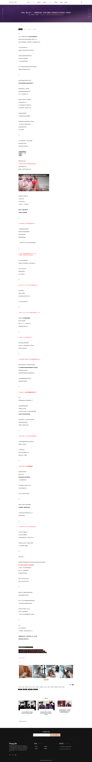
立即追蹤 (46, 679)
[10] (19, 386)
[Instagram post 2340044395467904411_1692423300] (52, 671)
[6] (19, 279)
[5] (19, 248)
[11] (19, 430)
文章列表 (36, 748)
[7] (19, 307)
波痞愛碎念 (30, 689)
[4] (19, 217)
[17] (19, 619)
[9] (19, 353)
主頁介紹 (36, 746)
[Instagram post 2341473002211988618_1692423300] (39, 671)
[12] (19, 460)
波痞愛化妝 (25, 689)
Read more (47, 716)
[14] (19, 521)
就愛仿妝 (20, 29)
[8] (19, 331)
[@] (21, 663)
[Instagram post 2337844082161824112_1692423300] (66, 671)
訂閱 (56, 734)
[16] (19, 586)
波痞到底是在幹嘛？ (21, 658)
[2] (19, 74)
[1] (19, 33)
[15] (19, 551)
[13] (19, 499)
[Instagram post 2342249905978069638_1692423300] (25, 671)
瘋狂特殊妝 (35, 689)
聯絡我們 (45, 748)
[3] (19, 135)
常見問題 (45, 746)
